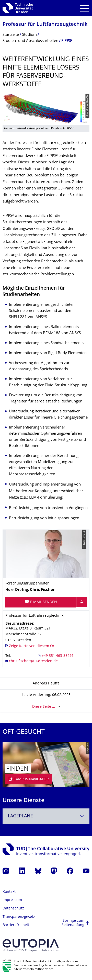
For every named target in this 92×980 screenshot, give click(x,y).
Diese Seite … (43, 706)
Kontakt (9, 892)
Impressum (12, 900)
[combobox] (46, 816)
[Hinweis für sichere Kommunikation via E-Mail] (81, 602)
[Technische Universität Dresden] (18, 8)
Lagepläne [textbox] (20, 816)
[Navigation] (84, 8)
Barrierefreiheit (16, 925)
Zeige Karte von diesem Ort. (33, 646)
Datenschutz (13, 908)
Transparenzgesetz (19, 917)
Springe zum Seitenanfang (73, 923)
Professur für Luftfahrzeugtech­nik (45, 24)
